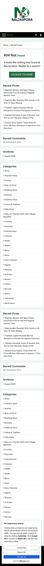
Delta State (9, 209)
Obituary (8, 270)
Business (8, 195)
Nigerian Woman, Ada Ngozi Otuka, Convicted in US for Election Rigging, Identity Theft (19, 92)
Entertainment (10, 231)
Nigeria (7, 265)
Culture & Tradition (12, 204)
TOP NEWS (9, 298)
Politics (7, 284)
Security (8, 289)
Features (8, 236)
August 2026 (9, 156)
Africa (6, 171)
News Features (10, 260)
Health (7, 241)
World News (9, 303)
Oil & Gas (8, 274)
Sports (7, 294)
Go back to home (22, 74)
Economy (8, 222)
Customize (21, 548)
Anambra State (10, 176)
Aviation (7, 180)
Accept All (21, 557)
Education (8, 226)
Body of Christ (10, 185)
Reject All (21, 552)
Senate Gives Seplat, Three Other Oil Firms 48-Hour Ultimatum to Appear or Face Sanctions (22, 125)
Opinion (7, 279)
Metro (6, 250)
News (6, 255)
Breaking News (10, 190)
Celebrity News (10, 200)
